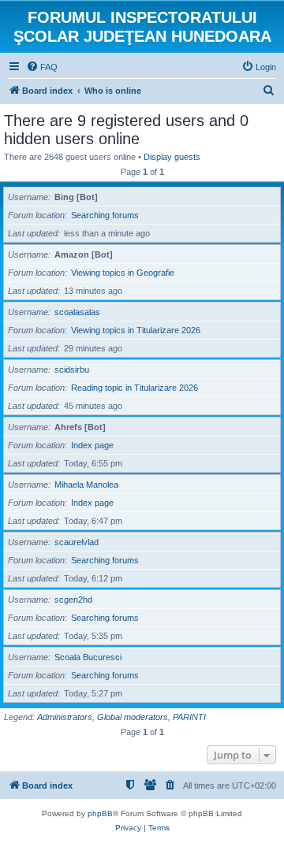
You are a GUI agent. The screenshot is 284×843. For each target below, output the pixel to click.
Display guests (172, 157)
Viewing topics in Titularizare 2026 (135, 330)
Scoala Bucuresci (87, 657)
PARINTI (189, 717)
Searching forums (105, 215)
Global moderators (132, 717)
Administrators (64, 717)
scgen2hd (73, 599)
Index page (92, 445)
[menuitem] (42, 67)
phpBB (100, 813)
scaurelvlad (76, 542)
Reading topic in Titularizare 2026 (134, 387)
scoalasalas (77, 312)
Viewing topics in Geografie (122, 272)
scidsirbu (71, 369)
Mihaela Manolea (86, 484)
